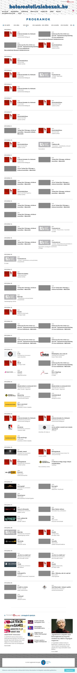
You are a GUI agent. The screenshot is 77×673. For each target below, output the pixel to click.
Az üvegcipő (21, 486)
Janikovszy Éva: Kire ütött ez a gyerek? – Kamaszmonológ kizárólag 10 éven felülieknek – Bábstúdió (27, 327)
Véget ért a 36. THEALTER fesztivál (40, 633)
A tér (18, 354)
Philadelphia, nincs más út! (59, 354)
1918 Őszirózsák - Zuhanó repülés (61, 587)
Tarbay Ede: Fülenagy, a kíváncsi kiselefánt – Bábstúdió (61, 160)
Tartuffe (54, 541)
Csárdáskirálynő (56, 395)
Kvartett (20, 472)
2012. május (16, 25)
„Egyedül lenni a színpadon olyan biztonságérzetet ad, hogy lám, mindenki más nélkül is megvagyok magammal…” (61, 638)
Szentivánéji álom (57, 45)
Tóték (19, 564)
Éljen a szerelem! (22, 404)
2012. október (45, 25)
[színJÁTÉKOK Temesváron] (15, 626)
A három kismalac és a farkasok (26, 34)
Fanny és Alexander (23, 509)
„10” (53, 518)
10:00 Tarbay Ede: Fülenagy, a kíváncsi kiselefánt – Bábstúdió (26, 169)
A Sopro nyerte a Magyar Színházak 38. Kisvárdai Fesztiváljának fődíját (40, 642)
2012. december (64, 25)
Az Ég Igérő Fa (21, 573)
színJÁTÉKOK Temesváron (12, 635)
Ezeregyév (55, 486)
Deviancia (20, 427)
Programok (14, 11)
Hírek (52, 11)
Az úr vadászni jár (22, 518)
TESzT (20, 13)
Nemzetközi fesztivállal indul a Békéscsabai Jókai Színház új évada (39, 629)
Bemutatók (34, 11)
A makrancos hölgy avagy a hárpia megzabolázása (61, 463)
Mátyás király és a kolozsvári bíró (26, 386)
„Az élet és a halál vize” (24, 555)
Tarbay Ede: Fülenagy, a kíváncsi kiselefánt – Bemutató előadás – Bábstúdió (26, 132)
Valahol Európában (22, 274)
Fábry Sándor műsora (58, 509)
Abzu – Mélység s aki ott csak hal (61, 573)
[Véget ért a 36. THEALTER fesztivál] (30, 634)
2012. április (7, 25)
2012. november (55, 25)
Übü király (20, 541)
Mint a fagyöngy (56, 372)
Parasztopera (21, 495)
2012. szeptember (36, 25)
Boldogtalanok (56, 452)
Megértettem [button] (69, 670)
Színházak (24, 11)
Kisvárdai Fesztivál (8, 13)
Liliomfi (19, 372)
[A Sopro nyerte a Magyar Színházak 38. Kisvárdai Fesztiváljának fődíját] (30, 641)
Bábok (19, 363)
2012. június (26, 25)
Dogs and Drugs (22, 438)
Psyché (19, 312)
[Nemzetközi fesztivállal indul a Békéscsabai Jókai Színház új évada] (30, 628)
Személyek (44, 11)
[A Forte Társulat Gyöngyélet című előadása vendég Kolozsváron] (30, 622)
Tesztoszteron (56, 75)
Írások (58, 11)
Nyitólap (5, 11)
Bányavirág (20, 395)
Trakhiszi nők (55, 144)
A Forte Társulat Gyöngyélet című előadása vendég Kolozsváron (39, 623)
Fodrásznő (20, 596)
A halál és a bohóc (22, 587)
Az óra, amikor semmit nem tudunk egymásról (62, 428)
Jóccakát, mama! (22, 452)
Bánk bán (20, 297)
